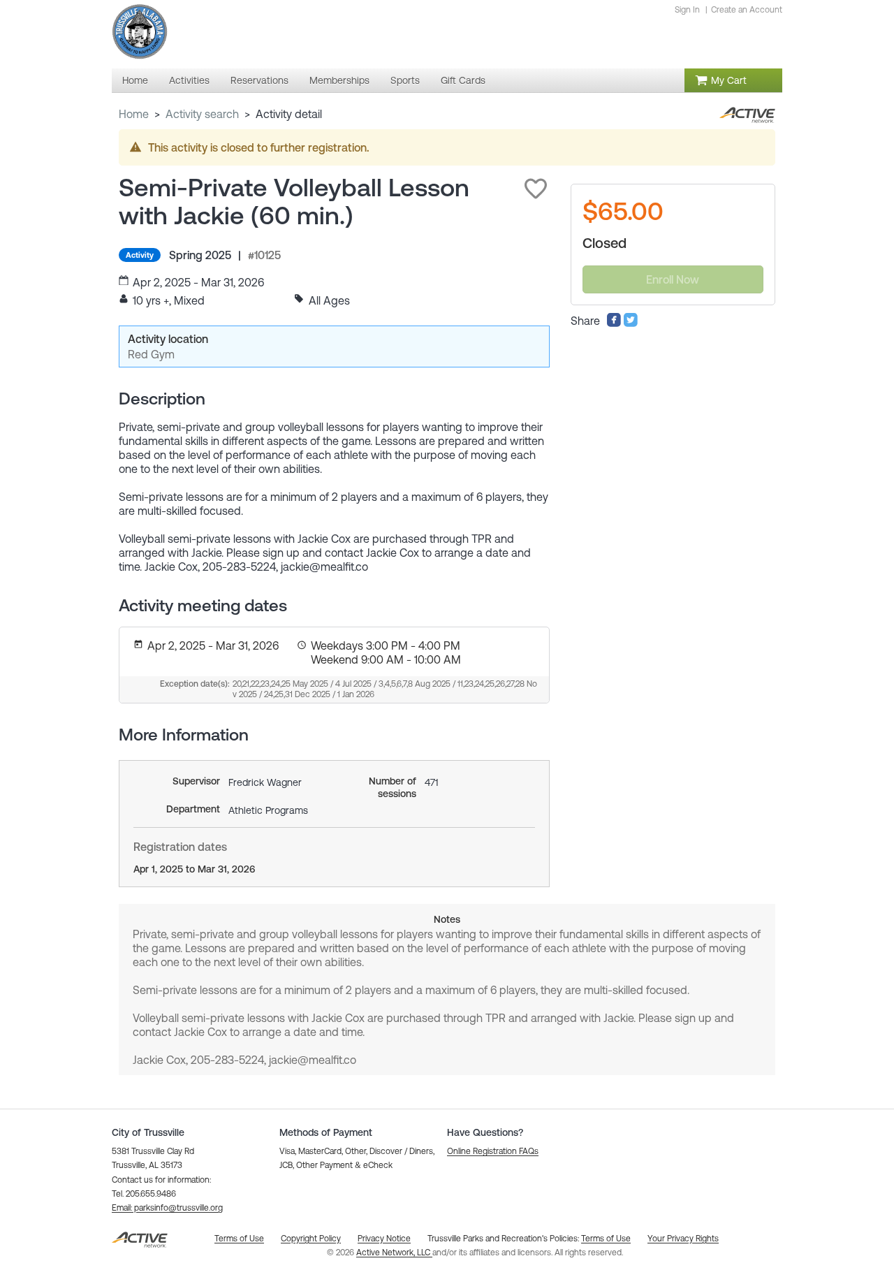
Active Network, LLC (394, 1252)
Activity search (202, 114)
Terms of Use (606, 1238)
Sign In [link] (687, 10)
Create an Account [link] (746, 10)
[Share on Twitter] (630, 323)
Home (134, 114)
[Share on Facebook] (614, 323)
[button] (536, 188)
